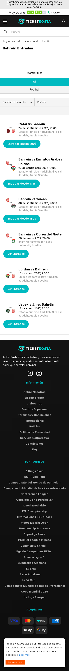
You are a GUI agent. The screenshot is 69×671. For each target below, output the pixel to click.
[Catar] (8, 132)
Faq (34, 449)
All (34, 81)
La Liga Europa (34, 597)
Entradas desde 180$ (22, 218)
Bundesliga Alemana (34, 563)
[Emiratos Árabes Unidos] (13, 169)
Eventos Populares (34, 409)
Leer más (24, 654)
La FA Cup (34, 580)
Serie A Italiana (34, 574)
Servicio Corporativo (34, 438)
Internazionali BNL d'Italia (34, 517)
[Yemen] (13, 207)
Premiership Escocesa (34, 528)
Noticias (34, 426)
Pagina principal (11, 41)
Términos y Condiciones (34, 415)
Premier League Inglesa (34, 540)
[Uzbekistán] (8, 312)
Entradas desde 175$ (22, 183)
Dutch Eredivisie (34, 505)
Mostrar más (34, 73)
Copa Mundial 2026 (34, 591)
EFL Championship (34, 511)
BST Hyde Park (34, 477)
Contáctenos (34, 444)
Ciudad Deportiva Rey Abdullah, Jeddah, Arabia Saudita (38, 278)
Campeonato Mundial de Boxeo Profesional (34, 586)
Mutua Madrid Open (34, 523)
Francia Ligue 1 (34, 557)
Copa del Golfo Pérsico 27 (34, 500)
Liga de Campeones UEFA (34, 551)
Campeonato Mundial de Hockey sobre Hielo (34, 488)
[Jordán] (8, 277)
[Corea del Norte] (13, 242)
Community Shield (34, 546)
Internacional (31, 41)
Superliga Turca (34, 534)
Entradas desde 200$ (22, 144)
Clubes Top (34, 403)
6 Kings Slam (34, 471)
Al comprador (34, 398)
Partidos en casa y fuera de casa (18, 102)
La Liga (34, 568)
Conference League (34, 494)
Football (35, 89)
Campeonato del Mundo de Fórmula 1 (35, 482)
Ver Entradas (16, 254)
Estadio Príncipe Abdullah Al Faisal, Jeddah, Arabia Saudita (40, 133)
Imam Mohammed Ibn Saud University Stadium (35, 243)
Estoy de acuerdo (15, 662)
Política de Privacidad (35, 432)
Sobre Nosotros (34, 392)
